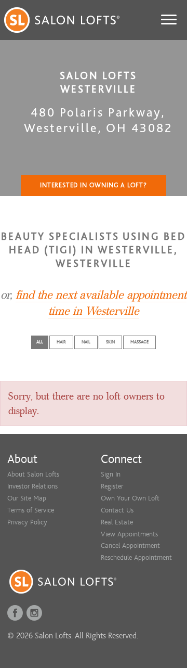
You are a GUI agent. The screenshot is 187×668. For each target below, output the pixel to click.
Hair (61, 342)
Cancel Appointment (130, 545)
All (39, 342)
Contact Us (117, 510)
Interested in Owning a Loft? (93, 185)
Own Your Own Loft (130, 498)
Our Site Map (26, 498)
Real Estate (117, 522)
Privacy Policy (27, 522)
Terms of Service (30, 510)
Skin (110, 342)
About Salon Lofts (33, 474)
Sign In (111, 474)
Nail (86, 342)
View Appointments (129, 534)
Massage (139, 342)
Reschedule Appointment (136, 557)
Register (112, 486)
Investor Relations (32, 486)
